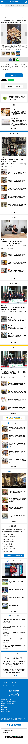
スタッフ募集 (4, 709)
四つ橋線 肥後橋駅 (9, 541)
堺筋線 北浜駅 (8, 551)
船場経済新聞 (14, 2)
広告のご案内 (4, 707)
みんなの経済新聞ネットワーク (14, 725)
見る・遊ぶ (12, 5)
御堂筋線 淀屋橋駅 (9, 536)
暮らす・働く (21, 5)
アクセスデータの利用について (8, 703)
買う (17, 5)
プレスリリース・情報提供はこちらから (10, 701)
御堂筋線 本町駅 (8, 534)
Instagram (17, 694)
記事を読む (14, 75)
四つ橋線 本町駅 (8, 539)
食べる (7, 5)
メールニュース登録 (6, 711)
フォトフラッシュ (5, 17)
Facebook (10, 694)
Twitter (14, 694)
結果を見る (19, 555)
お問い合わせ (4, 705)
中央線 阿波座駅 (8, 546)
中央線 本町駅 (8, 544)
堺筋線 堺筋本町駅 (9, 549)
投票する (9, 555)
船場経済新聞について (6, 699)
